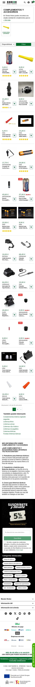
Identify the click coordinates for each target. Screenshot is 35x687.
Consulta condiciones (17, 661)
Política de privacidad (23, 670)
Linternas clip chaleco (10, 426)
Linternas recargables (10, 429)
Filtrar (24, 44)
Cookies (15, 670)
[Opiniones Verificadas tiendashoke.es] (17, 624)
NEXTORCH (5, 256)
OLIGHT (4, 312)
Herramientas (7, 584)
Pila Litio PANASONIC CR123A (5, 72)
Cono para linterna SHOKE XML (23, 399)
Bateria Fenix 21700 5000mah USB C (23, 168)
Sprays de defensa (9, 559)
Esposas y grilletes (21, 575)
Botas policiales (8, 567)
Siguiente (21, 409)
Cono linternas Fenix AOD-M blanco (6, 372)
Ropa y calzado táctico (10, 579)
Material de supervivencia (22, 584)
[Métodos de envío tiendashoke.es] (6, 640)
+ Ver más (7, 20)
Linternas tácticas (9, 431)
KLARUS (21, 69)
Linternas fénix (8, 421)
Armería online (8, 575)
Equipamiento (24, 579)
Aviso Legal (19, 550)
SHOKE (4, 340)
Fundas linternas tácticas (12, 434)
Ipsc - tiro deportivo (9, 588)
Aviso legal (9, 670)
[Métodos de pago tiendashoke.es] (6, 630)
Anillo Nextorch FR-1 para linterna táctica (6, 260)
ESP (3, 101)
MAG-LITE (4, 396)
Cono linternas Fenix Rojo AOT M (6, 136)
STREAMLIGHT (22, 256)
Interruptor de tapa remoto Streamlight (6, 287)
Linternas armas (8, 424)
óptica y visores (22, 588)
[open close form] (33, 655)
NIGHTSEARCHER (6, 164)
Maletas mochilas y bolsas (23, 567)
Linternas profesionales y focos (12, 571)
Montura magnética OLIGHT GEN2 (6, 315)
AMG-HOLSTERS (23, 101)
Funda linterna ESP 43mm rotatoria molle (6, 104)
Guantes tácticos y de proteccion (12, 563)
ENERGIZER (5, 69)
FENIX (3, 132)
